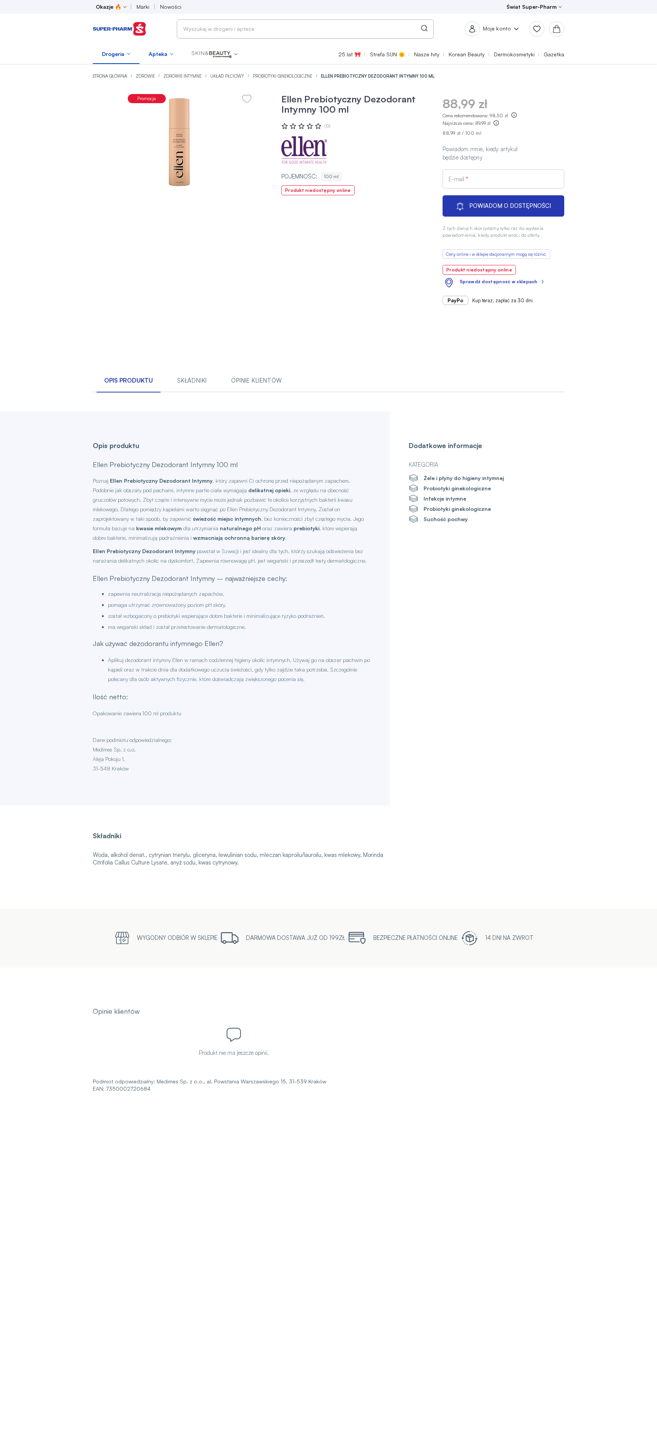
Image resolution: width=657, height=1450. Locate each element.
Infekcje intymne (445, 498)
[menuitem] (116, 54)
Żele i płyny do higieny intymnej (464, 478)
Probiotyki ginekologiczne (283, 76)
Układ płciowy (227, 76)
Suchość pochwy (446, 519)
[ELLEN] (304, 150)
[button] (214, 54)
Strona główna (110, 76)
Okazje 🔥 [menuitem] (108, 6)
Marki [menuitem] (142, 6)
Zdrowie (146, 76)
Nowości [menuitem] (170, 6)
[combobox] (305, 28)
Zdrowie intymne (183, 76)
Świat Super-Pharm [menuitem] (531, 6)
